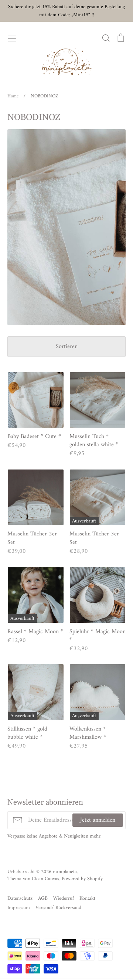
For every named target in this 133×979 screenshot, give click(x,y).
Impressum (18, 907)
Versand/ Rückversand (58, 907)
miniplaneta (65, 871)
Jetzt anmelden (97, 820)
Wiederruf (63, 898)
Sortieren (67, 346)
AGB (43, 898)
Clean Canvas (45, 878)
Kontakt (87, 898)
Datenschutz (20, 898)
